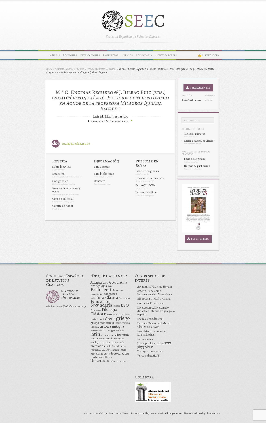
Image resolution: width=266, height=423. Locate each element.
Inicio (49, 69)
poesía (120, 342)
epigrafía (116, 305)
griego (123, 318)
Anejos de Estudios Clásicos (199, 141)
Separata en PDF (199, 87)
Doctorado (124, 298)
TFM (127, 353)
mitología (95, 342)
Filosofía (109, 314)
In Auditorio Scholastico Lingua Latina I (152, 333)
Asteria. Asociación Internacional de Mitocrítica (154, 292)
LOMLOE (94, 338)
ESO (125, 305)
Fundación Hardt (97, 319)
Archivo (80, 69)
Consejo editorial (62, 199)
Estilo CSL (145, 185)
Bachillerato (102, 289)
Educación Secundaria (101, 303)
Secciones (70, 55)
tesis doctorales (114, 353)
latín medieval (109, 335)
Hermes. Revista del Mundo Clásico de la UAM (154, 325)
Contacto (99, 181)
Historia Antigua (111, 326)
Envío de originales (147, 171)
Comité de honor (62, 206)
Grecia (110, 318)
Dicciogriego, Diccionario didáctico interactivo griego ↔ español (156, 311)
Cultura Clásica (104, 297)
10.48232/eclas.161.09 (76, 143)
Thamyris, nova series (150, 351)
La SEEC (54, 55)
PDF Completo (199, 239)
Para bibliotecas (104, 174)
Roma (110, 349)
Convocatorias (166, 55)
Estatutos (58, 174)
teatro (116, 349)
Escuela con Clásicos (149, 319)
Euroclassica (95, 310)
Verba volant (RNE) (148, 356)
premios (95, 346)
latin (122, 330)
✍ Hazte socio (208, 55)
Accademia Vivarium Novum (154, 287)
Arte (109, 286)
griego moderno (101, 323)
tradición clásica (101, 357)
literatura (123, 335)
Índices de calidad (147, 192)
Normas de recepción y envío (66, 190)
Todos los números (194, 134)
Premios (127, 55)
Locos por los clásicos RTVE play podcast (154, 345)
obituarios (108, 342)
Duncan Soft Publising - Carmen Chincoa (171, 413)
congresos (110, 294)
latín (95, 334)
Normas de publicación (150, 178)
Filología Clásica (103, 311)
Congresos (110, 55)
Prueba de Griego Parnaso (114, 346)
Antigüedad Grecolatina (108, 282)
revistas (102, 350)
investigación (111, 330)
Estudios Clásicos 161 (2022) (101, 69)
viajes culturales (118, 361)
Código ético (60, 181)
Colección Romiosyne (150, 303)
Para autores (102, 167)
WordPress (214, 413)
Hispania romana (121, 323)
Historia (94, 326)
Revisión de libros (191, 100)
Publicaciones (90, 55)
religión (94, 349)
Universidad (100, 360)
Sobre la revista (61, 167)
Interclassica (145, 339)
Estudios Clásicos (64, 69)
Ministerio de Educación (111, 338)
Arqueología (98, 286)
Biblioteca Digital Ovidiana (154, 299)
